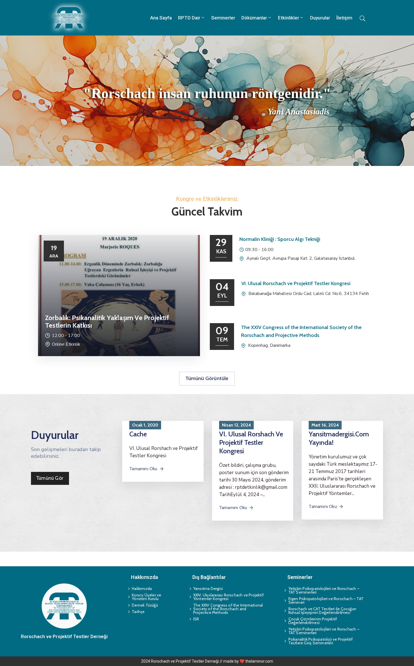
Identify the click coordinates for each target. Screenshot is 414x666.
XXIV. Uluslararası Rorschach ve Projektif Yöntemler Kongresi (228, 596)
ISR (196, 618)
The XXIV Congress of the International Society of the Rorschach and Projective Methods (228, 609)
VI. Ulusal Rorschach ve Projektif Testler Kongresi (295, 283)
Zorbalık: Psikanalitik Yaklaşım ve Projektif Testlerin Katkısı (107, 321)
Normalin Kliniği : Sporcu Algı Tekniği (279, 239)
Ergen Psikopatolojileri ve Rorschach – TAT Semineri (326, 600)
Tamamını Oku (143, 468)
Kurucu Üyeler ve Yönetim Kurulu (146, 596)
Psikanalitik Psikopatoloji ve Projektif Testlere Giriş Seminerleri (320, 641)
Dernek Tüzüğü (145, 605)
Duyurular (320, 18)
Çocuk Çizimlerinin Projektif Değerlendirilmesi (312, 620)
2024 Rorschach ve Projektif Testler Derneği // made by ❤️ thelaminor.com (207, 661)
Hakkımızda (142, 588)
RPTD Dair (189, 18)
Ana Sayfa (161, 18)
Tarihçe (138, 611)
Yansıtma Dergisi (208, 588)
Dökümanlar (254, 18)
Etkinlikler (288, 18)
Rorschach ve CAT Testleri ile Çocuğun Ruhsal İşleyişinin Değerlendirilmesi (322, 610)
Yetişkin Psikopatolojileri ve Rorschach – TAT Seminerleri (323, 590)
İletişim (344, 18)
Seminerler (223, 18)
